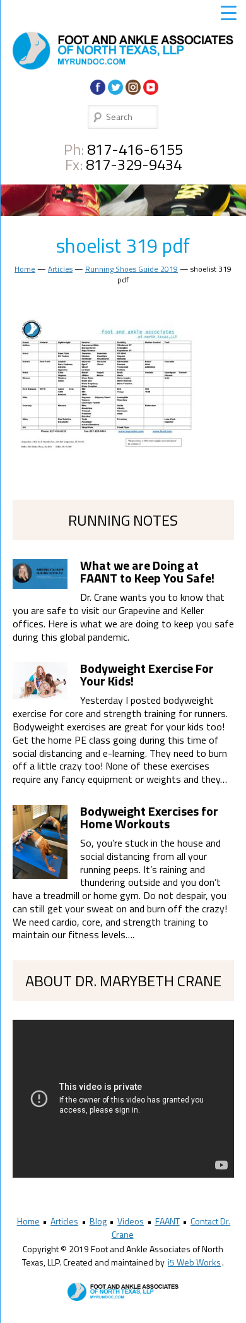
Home (25, 269)
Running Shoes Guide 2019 (131, 269)
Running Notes (123, 520)
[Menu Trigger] (228, 12)
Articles (60, 269)
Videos (130, 1221)
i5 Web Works (194, 1262)
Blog (98, 1221)
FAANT (167, 1221)
